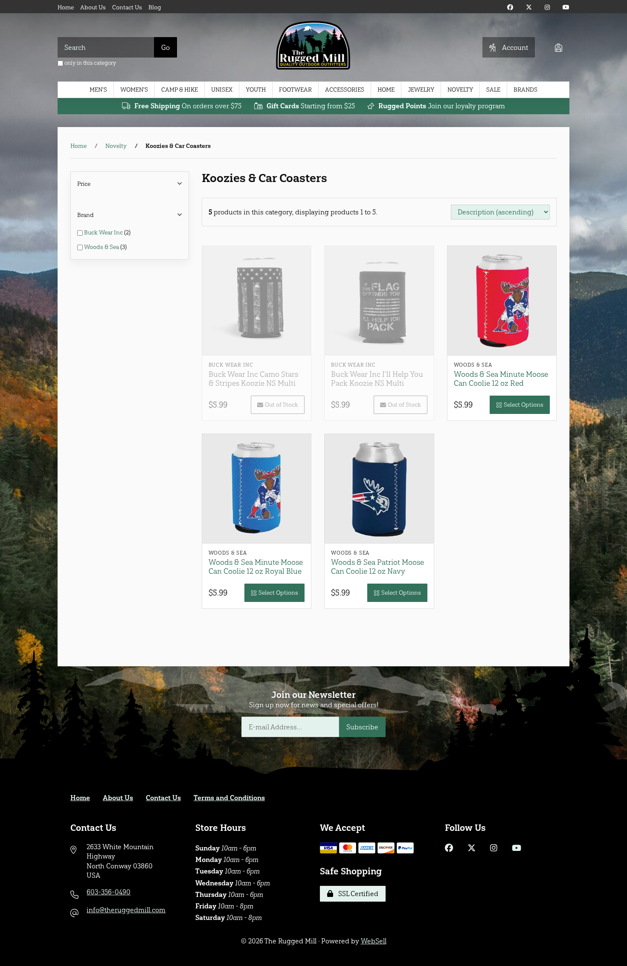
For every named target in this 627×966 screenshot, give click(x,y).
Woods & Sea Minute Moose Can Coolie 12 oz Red (501, 379)
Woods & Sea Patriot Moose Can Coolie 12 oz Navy (377, 567)
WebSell (373, 941)
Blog (154, 7)
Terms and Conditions (229, 798)
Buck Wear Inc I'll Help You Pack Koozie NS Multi (377, 379)
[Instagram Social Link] (547, 7)
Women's (134, 89)
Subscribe (362, 727)
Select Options (523, 404)
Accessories (344, 89)
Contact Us (127, 7)
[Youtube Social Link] (566, 7)
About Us (93, 7)
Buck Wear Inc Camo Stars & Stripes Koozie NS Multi (253, 379)
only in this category (89, 63)
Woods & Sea (102, 247)
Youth (256, 89)
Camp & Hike (179, 89)
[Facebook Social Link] (510, 7)
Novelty (460, 89)
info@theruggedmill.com (126, 910)
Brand (85, 215)
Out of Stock (281, 404)
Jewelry (421, 89)
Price (83, 184)
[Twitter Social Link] (529, 7)
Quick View (259, 337)
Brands (525, 89)
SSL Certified (356, 894)
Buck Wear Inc (104, 232)
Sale (493, 89)
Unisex (221, 89)
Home (66, 7)
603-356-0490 (109, 892)
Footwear (295, 89)
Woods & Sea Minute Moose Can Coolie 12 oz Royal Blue (256, 567)
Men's (98, 89)
